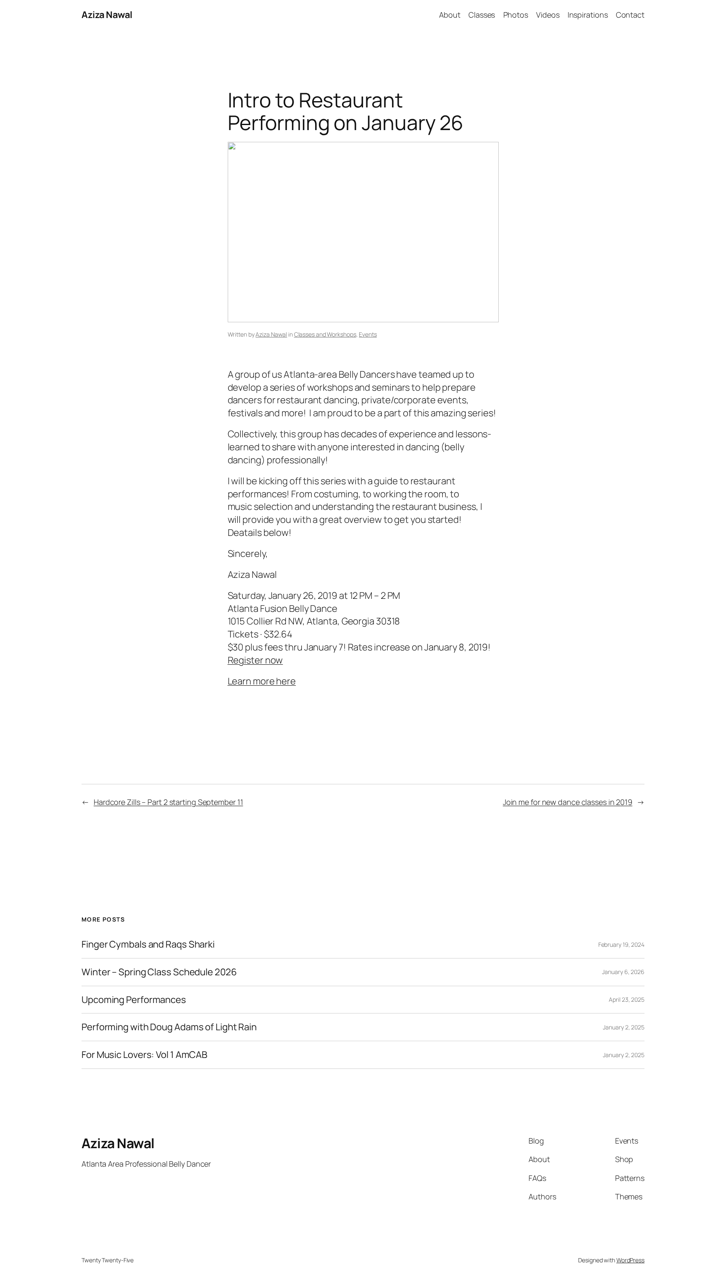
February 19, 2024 (621, 944)
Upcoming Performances (134, 1000)
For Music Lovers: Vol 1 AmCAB (144, 1055)
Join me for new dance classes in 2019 (567, 802)
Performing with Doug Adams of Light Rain (169, 1027)
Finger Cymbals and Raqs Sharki (148, 944)
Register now (255, 660)
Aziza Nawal (107, 14)
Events (367, 334)
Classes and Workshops (325, 334)
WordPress (630, 1260)
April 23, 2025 (626, 999)
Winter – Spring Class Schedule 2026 (159, 972)
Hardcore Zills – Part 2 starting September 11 (168, 802)
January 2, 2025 (623, 1027)
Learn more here (262, 681)
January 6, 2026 (623, 972)
